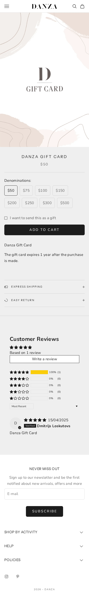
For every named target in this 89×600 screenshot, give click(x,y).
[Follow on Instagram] (6, 576)
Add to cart (44, 229)
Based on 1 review (25, 352)
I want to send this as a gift (33, 217)
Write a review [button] (44, 359)
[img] (35, 420)
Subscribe (44, 511)
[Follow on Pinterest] (18, 576)
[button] (19, 372)
